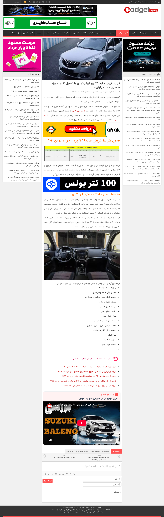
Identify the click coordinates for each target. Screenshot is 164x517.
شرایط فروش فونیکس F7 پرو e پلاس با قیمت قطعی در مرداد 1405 (89, 376)
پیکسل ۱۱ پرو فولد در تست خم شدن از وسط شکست (22, 152)
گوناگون (76, 32)
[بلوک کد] (70, 473)
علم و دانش (109, 32)
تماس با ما (149, 2)
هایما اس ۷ (69, 451)
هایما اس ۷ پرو (78, 110)
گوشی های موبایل (139, 32)
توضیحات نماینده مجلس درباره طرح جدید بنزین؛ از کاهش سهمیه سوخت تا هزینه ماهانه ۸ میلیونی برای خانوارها (143, 110)
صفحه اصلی (155, 32)
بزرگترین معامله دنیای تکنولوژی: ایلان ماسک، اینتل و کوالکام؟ (99, 457)
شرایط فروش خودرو (81, 451)
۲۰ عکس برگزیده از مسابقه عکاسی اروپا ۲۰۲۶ (25, 91)
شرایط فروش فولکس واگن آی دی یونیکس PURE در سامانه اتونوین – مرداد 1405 (83, 381)
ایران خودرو (105, 451)
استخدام (122, 2)
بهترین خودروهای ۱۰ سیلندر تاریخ (64, 456)
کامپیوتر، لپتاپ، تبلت (91, 32)
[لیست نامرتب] (63, 473)
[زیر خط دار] (52, 473)
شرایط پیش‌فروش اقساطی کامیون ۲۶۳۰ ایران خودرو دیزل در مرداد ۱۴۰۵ (87, 371)
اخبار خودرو (123, 32)
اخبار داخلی (28, 32)
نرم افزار (56, 32)
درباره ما (158, 2)
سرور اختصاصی (84, 512)
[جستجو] (5, 2)
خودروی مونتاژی (95, 451)
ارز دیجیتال (15, 32)
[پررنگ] (45, 473)
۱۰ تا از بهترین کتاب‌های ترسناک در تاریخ (26, 87)
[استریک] (56, 473)
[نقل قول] (67, 473)
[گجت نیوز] (141, 14)
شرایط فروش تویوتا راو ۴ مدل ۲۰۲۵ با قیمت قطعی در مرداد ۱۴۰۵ (90, 385)
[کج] (49, 473)
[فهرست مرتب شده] (59, 473)
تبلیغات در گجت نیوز (135, 2)
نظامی (39, 32)
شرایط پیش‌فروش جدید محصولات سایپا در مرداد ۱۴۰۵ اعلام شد (90, 366)
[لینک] (74, 473)
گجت (66, 32)
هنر (47, 32)
